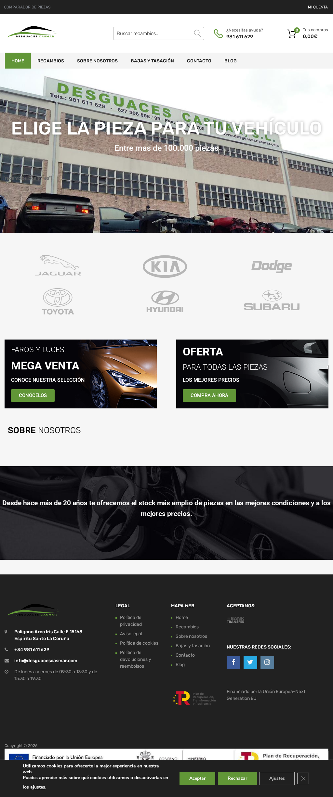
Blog (230, 61)
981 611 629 (239, 37)
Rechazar (237, 778)
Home (17, 61)
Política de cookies (139, 643)
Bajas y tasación (152, 61)
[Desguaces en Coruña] (32, 38)
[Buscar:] (158, 33)
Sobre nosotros (97, 61)
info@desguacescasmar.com (45, 660)
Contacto (199, 61)
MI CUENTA (318, 7)
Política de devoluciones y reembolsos (135, 659)
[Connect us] (233, 662)
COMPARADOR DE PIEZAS (27, 7)
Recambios (50, 61)
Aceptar (197, 778)
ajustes (37, 787)
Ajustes (277, 778)
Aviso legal (131, 633)
